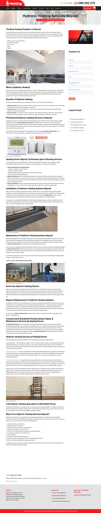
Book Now (88, 8)
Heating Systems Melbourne (77, 119)
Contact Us (58, 8)
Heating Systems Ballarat (77, 122)
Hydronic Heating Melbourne (59, 492)
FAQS (47, 8)
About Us (34, 8)
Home (7, 8)
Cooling (19, 8)
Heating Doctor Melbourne (39, 511)
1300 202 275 (86, 3)
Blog (52, 8)
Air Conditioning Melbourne (59, 498)
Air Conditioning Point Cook (77, 130)
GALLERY (41, 8)
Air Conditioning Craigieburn (77, 127)
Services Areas (26, 8)
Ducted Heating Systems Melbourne (61, 501)
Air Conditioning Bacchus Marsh (78, 125)
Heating (13, 8)
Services (43, 20)
